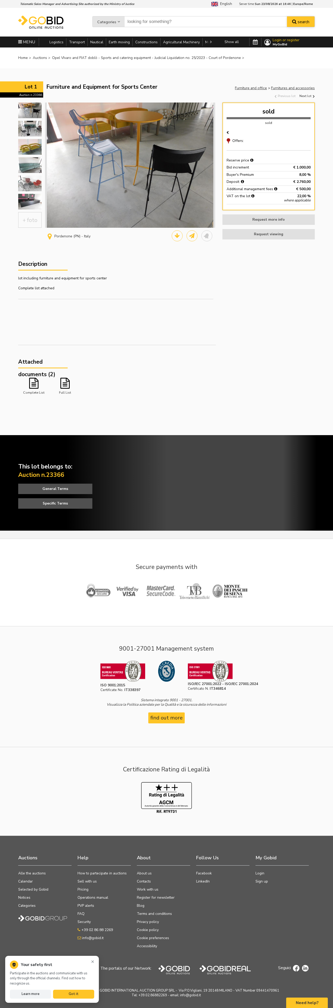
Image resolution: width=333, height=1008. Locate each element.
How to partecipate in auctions (102, 873)
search (303, 22)
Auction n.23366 (30, 95)
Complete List (33, 392)
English (225, 3)
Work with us (147, 889)
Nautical (96, 42)
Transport (77, 42)
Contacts (144, 881)
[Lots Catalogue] (177, 235)
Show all (232, 41)
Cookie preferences (153, 937)
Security (84, 921)
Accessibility (147, 946)
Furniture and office (251, 88)
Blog (140, 905)
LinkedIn (203, 881)
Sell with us (87, 881)
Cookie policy (148, 929)
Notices (24, 897)
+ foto (30, 220)
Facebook (204, 873)
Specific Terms (55, 503)
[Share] (192, 235)
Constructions (146, 42)
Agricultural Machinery (181, 42)
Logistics (56, 42)
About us (144, 873)
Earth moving (119, 42)
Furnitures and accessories (293, 88)
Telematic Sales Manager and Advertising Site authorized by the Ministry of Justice (77, 4)
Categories (106, 22)
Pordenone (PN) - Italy (72, 236)
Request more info (268, 219)
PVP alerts (86, 905)
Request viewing (268, 234)
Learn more (31, 994)
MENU (28, 42)
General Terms (55, 488)
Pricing (83, 889)
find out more (166, 717)
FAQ (81, 913)
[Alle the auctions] (255, 42)
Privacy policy (148, 921)
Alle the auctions (32, 873)
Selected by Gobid (33, 889)
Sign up (261, 881)
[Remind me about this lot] (206, 235)
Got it (74, 994)
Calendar (25, 881)
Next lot (305, 96)
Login (259, 873)
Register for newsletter (156, 897)
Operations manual (93, 897)
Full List (65, 392)
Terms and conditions (154, 913)
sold (268, 111)
